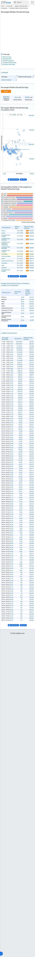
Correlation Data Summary (9, 62)
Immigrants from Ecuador (5, 270)
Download (30, 111)
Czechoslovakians (6, 256)
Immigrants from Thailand (5, 251)
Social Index (9, 6)
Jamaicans (4, 263)
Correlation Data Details (9, 64)
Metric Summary (7, 57)
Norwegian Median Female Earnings (18, 8)
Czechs (3, 233)
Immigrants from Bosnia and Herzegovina (5, 244)
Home (2, 6)
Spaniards (4, 267)
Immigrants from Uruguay (5, 236)
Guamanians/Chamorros (7, 261)
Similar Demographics (8, 60)
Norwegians (4, 8)
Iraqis (2, 265)
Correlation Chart (7, 59)
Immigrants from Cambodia (5, 247)
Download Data (14, 179)
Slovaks (3, 230)
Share (24, 179)
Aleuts (3, 258)
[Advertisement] (17, 33)
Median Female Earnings (21, 6)
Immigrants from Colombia (5, 239)
